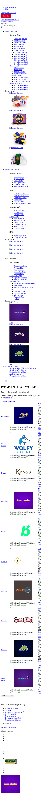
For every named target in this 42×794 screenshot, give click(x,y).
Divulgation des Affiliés (17, 372)
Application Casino (20, 74)
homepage (8, 398)
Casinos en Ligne (11, 31)
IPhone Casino (19, 68)
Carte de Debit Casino (21, 194)
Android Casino (19, 72)
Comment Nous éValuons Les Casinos (22, 368)
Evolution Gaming (20, 291)
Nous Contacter (10, 7)
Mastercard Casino (20, 198)
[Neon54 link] (24, 590)
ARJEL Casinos (19, 48)
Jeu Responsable (15, 374)
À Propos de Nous (11, 366)
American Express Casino (22, 203)
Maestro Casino (19, 202)
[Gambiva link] (24, 620)
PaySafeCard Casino (21, 211)
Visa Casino (18, 200)
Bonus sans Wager (20, 79)
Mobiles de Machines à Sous (23, 287)
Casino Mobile (14, 66)
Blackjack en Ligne (20, 266)
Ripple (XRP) (18, 226)
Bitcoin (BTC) (19, 219)
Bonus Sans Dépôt (15, 83)
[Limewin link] (24, 649)
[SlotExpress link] (24, 416)
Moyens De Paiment (12, 169)
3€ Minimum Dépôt (20, 56)
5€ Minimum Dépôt (20, 60)
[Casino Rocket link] (24, 678)
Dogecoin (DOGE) (20, 224)
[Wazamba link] (24, 501)
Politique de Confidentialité (14, 712)
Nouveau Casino (19, 41)
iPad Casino (18, 70)
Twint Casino (18, 213)
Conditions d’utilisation (13, 720)
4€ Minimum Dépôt (20, 58)
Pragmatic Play (19, 297)
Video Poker (18, 285)
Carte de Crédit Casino (21, 196)
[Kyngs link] (24, 472)
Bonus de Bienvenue (21, 77)
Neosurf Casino (19, 215)
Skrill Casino (18, 181)
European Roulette (20, 280)
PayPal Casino (19, 179)
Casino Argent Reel (20, 39)
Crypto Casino (14, 217)
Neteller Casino (19, 177)
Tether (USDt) (19, 228)
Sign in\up (4, 23)
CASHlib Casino (19, 184)
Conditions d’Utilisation (17, 370)
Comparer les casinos (8, 401)
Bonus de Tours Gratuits (22, 81)
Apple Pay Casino (20, 236)
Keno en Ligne (19, 270)
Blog (7, 9)
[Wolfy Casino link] (24, 444)
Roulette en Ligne (15, 276)
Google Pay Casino (20, 237)
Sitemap (8, 710)
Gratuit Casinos (19, 50)
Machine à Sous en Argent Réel (24, 283)
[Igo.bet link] (24, 530)
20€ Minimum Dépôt (21, 64)
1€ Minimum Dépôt (20, 54)
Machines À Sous (15, 281)
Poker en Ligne (19, 268)
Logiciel (12, 289)
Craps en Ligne (19, 274)
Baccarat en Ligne (20, 272)
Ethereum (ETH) (19, 220)
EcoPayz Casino (19, 183)
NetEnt (16, 299)
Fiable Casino (18, 46)
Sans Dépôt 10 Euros (21, 85)
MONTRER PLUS (7, 696)
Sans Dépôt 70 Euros (21, 89)
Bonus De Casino (15, 75)
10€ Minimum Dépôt (21, 62)
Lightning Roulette (20, 278)
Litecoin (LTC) (19, 222)
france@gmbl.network (8, 727)
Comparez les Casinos (8, 13)
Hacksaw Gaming (20, 293)
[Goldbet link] (24, 561)
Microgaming (18, 295)
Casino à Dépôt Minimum (18, 52)
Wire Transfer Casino (21, 186)
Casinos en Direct (20, 43)
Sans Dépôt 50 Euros (21, 87)
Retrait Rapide (19, 44)
